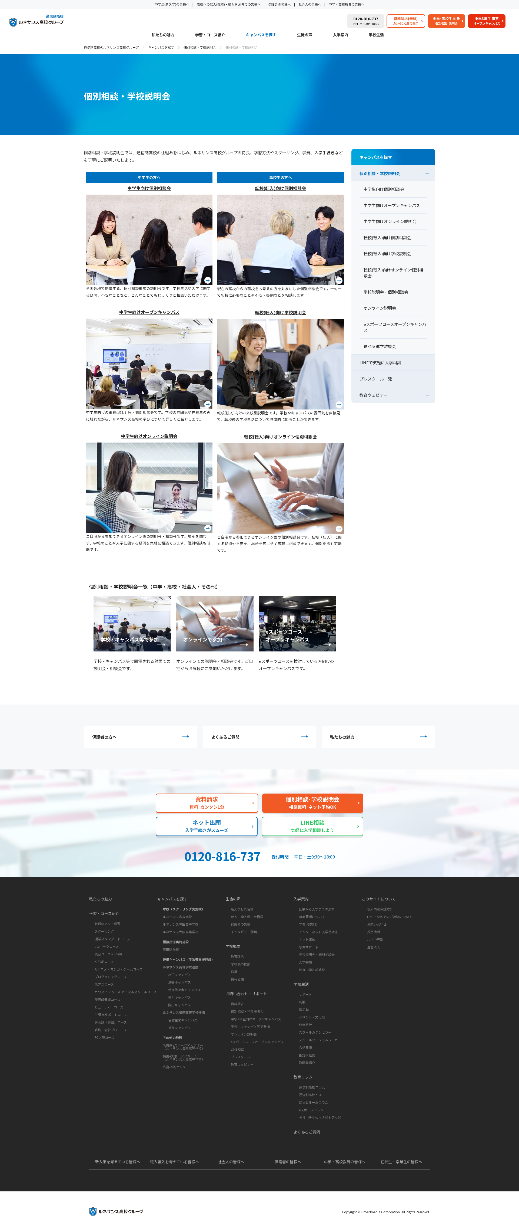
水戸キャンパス (179, 974)
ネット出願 (307, 939)
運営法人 (373, 947)
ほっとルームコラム (313, 1102)
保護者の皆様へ (279, 4)
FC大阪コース (104, 1037)
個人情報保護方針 (380, 909)
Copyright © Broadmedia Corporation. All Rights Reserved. (386, 1212)
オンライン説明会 (244, 1034)
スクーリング (104, 931)
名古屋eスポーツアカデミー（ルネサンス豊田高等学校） (184, 1047)
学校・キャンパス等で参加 (250, 1026)
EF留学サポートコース (111, 1014)
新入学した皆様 (242, 909)
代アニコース (104, 984)
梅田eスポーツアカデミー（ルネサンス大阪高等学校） (184, 1057)
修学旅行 (305, 1024)
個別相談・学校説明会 (200, 47)
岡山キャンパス (179, 1004)
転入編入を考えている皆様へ (174, 1161)
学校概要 (233, 946)
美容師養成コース (107, 999)
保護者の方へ (104, 737)
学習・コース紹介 (210, 35)
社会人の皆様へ (309, 4)
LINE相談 (237, 1049)
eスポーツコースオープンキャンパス (257, 1041)
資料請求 (237, 1003)
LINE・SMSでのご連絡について (389, 916)
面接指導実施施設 (176, 941)
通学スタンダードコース (112, 938)
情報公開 (237, 979)
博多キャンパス (179, 1027)
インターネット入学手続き (318, 931)
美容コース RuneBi (108, 954)
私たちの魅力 (163, 35)
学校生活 (376, 35)
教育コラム (303, 1077)
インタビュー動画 (244, 931)
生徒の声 (304, 35)
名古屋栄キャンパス (182, 1020)
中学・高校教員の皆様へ (346, 4)
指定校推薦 (307, 1055)
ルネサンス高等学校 (177, 916)
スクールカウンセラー (315, 1032)
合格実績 (305, 1047)
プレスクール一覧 (376, 379)
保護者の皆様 (240, 924)
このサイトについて (379, 899)
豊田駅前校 (171, 949)
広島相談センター (176, 1066)
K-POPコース (104, 961)
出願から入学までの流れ (317, 909)
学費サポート (308, 947)
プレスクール (240, 1056)
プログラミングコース (111, 976)
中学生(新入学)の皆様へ (172, 4)
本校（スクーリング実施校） (184, 909)
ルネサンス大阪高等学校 (180, 931)
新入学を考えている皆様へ (117, 1161)
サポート (305, 994)
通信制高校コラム (312, 1087)
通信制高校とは (310, 1094)
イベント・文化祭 (312, 1017)
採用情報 (373, 931)
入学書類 (305, 962)
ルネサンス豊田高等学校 (180, 924)
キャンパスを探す (261, 35)
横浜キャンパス (179, 997)
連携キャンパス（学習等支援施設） (189, 959)
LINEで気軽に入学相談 (380, 362)
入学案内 (340, 35)
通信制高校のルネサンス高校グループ (111, 47)
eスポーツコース (107, 946)
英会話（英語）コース (111, 1022)
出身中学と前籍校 (312, 969)
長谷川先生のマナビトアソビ (320, 1117)
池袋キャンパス (179, 982)
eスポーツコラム (311, 1110)
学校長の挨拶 (240, 964)
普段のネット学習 (108, 923)
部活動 (304, 1009)
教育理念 (237, 956)
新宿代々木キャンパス (184, 989)
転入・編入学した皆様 (247, 916)
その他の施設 (172, 1037)
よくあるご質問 (225, 737)
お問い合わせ (377, 924)
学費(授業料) (308, 924)
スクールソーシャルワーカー (320, 1039)
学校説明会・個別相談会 (317, 954)
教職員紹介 (307, 1062)
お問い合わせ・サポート (246, 993)
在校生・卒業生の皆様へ (401, 1161)
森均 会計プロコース (111, 1029)
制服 (302, 1002)
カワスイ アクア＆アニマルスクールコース (126, 991)
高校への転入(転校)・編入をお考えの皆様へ (229, 4)
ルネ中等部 (375, 939)
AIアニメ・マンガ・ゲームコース (118, 969)
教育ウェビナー (374, 395)
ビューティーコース (109, 1007)
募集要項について (312, 916)
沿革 (234, 971)
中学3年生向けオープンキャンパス (256, 1019)
